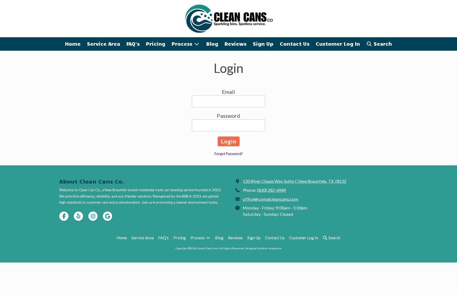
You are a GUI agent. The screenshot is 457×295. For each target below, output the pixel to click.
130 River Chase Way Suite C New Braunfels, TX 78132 (294, 181)
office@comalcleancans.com (270, 199)
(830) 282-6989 (271, 190)
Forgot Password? (228, 154)
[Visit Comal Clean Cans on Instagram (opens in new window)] (93, 216)
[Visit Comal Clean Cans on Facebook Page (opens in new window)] (63, 216)
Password (228, 116)
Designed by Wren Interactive (263, 248)
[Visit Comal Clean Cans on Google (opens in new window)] (107, 216)
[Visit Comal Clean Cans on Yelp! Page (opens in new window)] (78, 216)
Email (228, 91)
